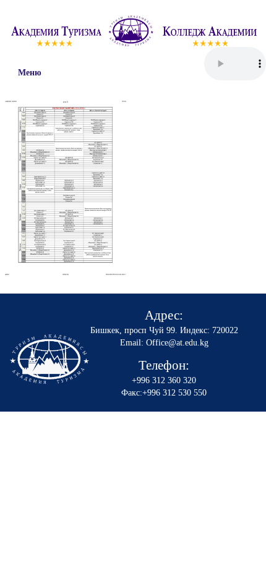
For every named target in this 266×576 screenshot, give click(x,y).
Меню (29, 72)
